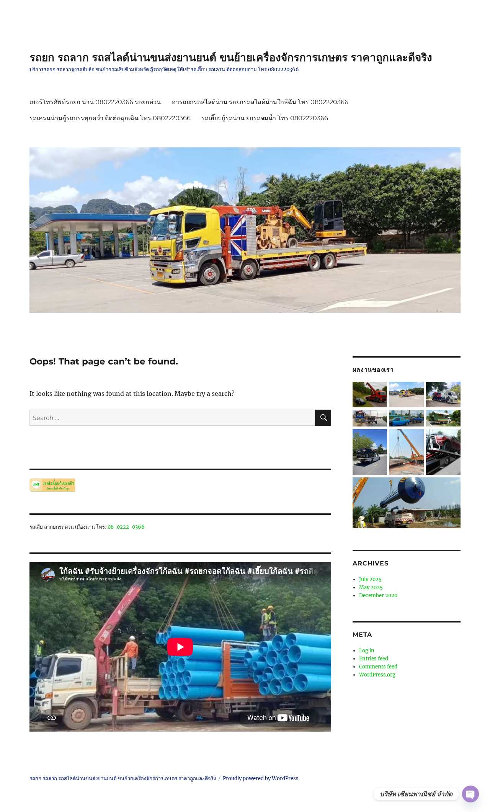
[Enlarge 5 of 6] (450, 439)
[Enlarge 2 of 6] (413, 420)
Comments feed (378, 666)
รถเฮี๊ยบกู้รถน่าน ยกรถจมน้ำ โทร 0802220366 (264, 118)
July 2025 (370, 579)
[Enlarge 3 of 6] (450, 420)
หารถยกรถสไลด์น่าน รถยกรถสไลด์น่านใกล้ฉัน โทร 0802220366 (260, 102)
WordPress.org (377, 674)
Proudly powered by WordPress (261, 778)
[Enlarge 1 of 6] (450, 392)
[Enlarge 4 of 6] (376, 439)
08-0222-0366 (126, 527)
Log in (366, 650)
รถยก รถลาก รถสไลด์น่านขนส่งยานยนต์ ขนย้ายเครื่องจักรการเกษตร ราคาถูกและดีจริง (230, 57)
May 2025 (371, 587)
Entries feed (373, 658)
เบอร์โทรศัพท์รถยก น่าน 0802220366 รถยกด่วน (95, 102)
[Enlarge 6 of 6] (450, 488)
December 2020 (378, 595)
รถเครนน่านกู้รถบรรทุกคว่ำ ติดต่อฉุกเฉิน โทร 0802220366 (110, 118)
